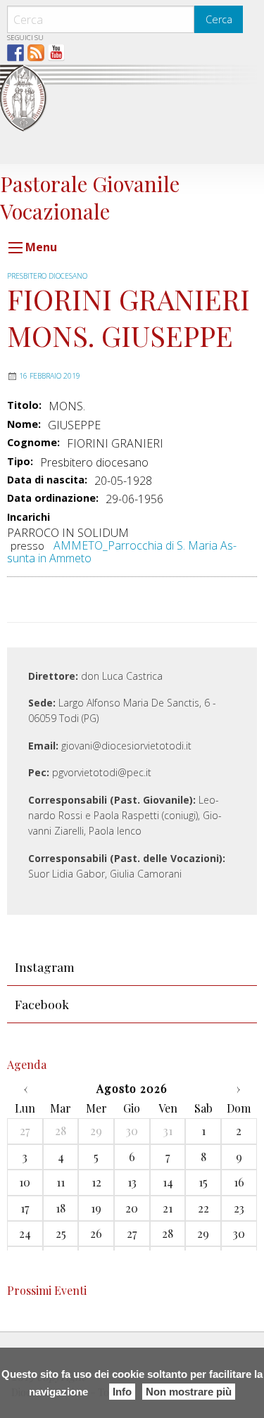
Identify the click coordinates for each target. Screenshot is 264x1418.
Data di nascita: (47, 480)
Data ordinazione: (53, 498)
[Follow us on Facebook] (15, 52)
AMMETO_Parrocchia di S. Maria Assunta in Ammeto (122, 552)
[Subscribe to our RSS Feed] (35, 52)
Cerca (219, 19)
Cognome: (33, 442)
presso (27, 545)
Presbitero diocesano (47, 276)
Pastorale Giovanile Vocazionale (90, 197)
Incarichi (28, 518)
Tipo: (20, 461)
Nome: (24, 424)
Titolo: (24, 405)
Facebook (42, 1004)
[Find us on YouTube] (56, 52)
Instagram (45, 966)
